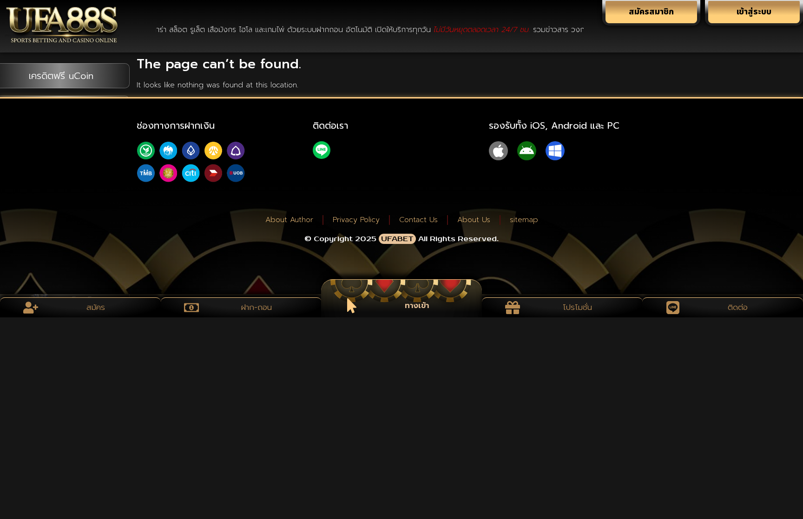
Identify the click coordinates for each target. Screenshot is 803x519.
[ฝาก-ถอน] (191, 307)
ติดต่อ (738, 307)
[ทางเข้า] (351, 305)
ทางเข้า (417, 305)
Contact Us (418, 219)
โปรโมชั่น (577, 307)
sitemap (524, 219)
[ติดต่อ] (672, 307)
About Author (289, 219)
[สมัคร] (30, 307)
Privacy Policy (356, 219)
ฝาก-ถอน (256, 307)
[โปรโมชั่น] (512, 307)
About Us (473, 219)
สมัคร (95, 307)
